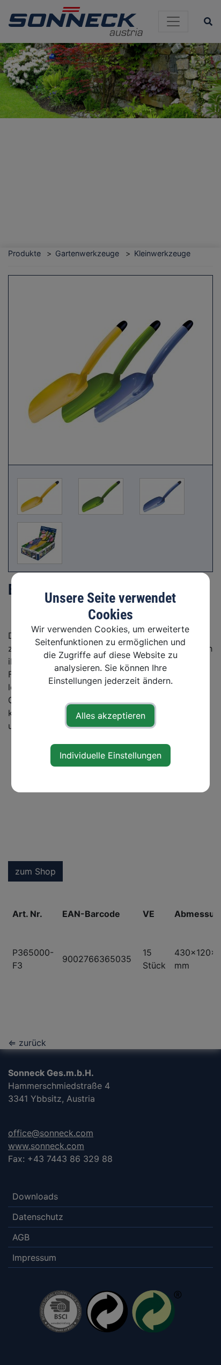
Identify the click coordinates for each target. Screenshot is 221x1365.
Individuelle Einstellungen (110, 755)
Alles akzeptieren (110, 715)
